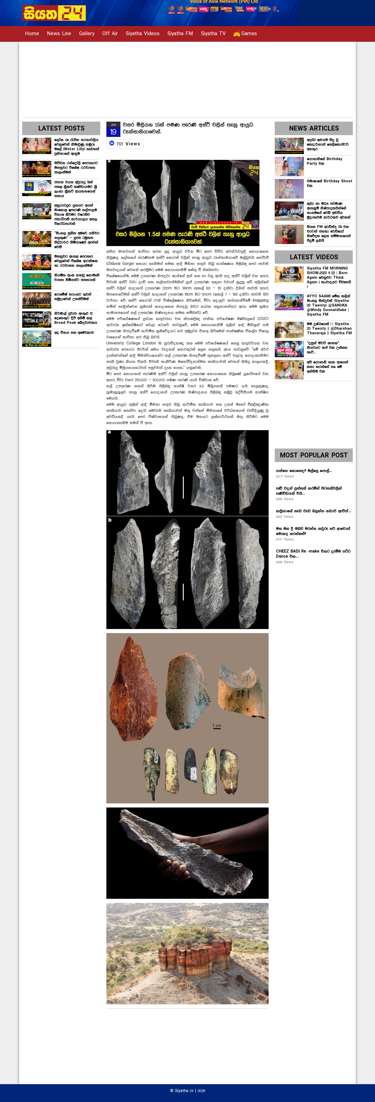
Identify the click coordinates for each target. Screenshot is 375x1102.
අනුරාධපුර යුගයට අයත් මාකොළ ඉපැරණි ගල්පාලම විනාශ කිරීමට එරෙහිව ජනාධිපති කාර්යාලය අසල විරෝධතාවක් (75, 214)
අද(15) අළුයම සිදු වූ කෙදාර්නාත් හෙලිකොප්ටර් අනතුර (328, 144)
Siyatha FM (180, 33)
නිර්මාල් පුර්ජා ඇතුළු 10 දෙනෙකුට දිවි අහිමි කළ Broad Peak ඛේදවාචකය (75, 318)
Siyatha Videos (142, 33)
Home (32, 33)
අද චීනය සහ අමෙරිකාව (74, 333)
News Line (59, 33)
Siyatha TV (213, 33)
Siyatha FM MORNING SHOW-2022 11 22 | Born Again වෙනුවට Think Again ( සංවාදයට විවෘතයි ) (329, 277)
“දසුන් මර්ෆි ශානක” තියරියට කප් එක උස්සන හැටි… (327, 347)
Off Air (110, 33)
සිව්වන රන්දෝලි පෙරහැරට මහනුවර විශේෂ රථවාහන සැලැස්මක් (76, 167)
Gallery (86, 33)
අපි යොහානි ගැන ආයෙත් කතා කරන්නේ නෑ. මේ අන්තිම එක (327, 367)
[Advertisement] (175, 77)
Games (249, 33)
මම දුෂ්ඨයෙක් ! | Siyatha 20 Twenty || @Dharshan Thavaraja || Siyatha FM (329, 328)
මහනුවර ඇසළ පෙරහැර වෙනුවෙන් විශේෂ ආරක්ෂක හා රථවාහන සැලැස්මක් (76, 261)
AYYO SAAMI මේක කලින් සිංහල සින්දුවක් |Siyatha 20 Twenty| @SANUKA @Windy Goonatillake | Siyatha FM (328, 305)
